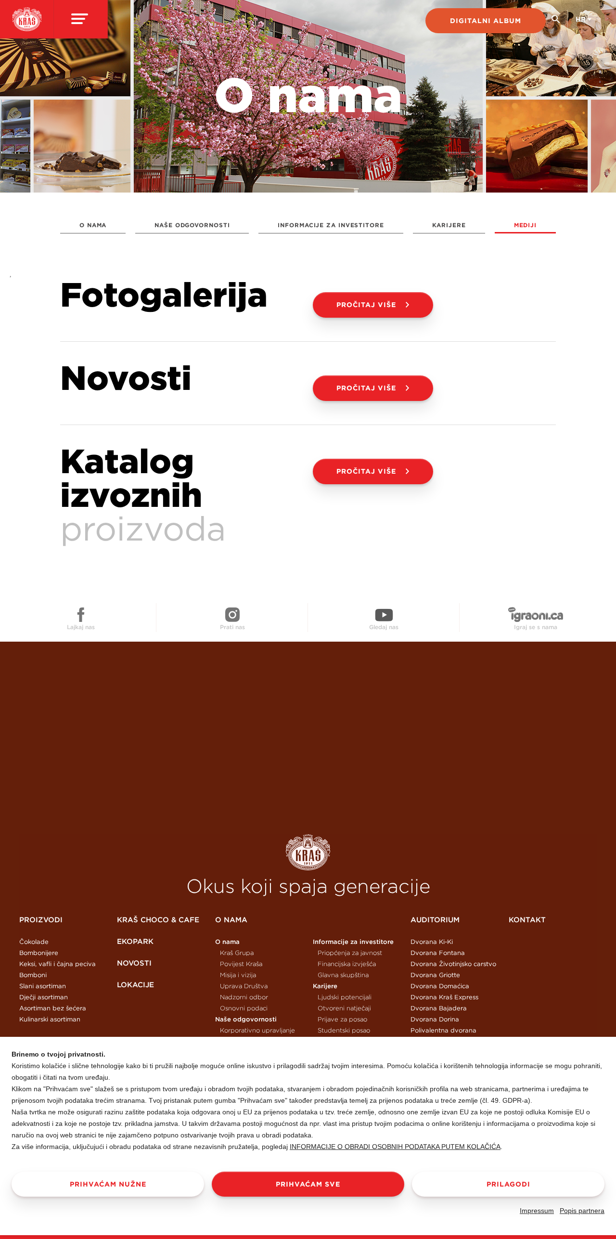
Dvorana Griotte (435, 975)
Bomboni (33, 975)
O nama (92, 225)
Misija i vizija (238, 975)
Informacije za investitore (331, 225)
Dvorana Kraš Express (444, 997)
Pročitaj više (366, 304)
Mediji (525, 225)
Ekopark (135, 941)
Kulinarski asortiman (49, 1019)
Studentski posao (344, 1030)
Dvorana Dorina (435, 1019)
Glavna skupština (343, 975)
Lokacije (135, 984)
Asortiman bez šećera (52, 1008)
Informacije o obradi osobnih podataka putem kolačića (395, 1146)
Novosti (134, 963)
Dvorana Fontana (438, 953)
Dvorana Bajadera (439, 1008)
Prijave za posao (342, 1019)
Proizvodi (41, 919)
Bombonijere (38, 953)
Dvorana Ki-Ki (432, 942)
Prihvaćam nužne (108, 1184)
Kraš (308, 852)
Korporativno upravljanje (257, 1030)
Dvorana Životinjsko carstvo (453, 964)
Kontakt (527, 919)
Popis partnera (582, 1210)
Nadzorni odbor (244, 997)
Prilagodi (508, 1184)
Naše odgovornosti (192, 225)
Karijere (449, 225)
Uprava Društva (244, 986)
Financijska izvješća (347, 964)
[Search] (556, 22)
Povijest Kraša (241, 964)
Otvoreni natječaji (344, 1008)
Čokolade (34, 942)
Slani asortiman (42, 986)
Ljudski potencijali (345, 997)
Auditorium (435, 919)
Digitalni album (485, 20)
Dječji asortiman (43, 997)
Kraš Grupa (237, 953)
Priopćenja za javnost (350, 953)
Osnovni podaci (244, 1008)
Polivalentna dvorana (443, 1030)
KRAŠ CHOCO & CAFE (158, 919)
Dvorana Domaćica (440, 986)
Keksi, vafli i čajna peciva (57, 964)
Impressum (537, 1210)
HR (581, 19)
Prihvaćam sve (308, 1184)
